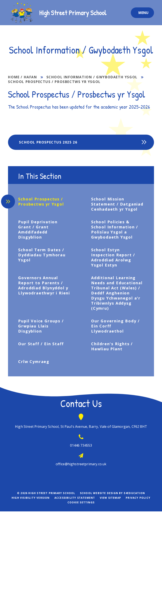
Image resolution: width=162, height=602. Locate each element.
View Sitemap (110, 498)
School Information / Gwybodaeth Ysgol (92, 77)
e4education (134, 493)
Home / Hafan (22, 77)
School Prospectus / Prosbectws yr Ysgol (54, 81)
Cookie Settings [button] (81, 502)
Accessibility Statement (74, 498)
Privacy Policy (138, 498)
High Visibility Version (31, 498)
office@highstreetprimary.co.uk (81, 464)
